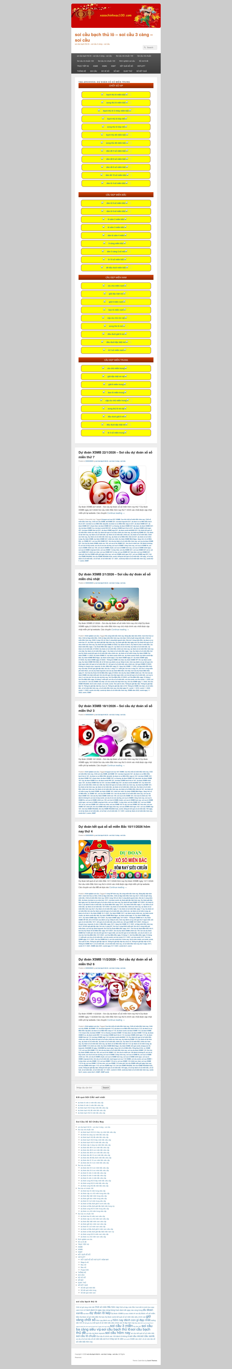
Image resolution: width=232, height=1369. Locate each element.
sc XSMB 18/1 (92, 793)
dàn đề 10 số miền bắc (116, 175)
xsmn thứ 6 (91, 1072)
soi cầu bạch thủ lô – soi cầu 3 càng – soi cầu (114, 37)
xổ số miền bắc (99, 944)
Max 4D (83, 1267)
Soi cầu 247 (137, 1326)
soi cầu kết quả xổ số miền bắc (134, 675)
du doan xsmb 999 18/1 (106, 780)
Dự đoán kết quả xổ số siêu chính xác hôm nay (114, 532)
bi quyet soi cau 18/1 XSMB (114, 772)
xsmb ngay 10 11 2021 (111, 946)
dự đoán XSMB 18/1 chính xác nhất (112, 791)
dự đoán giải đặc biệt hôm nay (104, 642)
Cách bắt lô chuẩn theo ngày (144, 1307)
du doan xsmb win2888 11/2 (118, 1037)
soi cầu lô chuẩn (86, 1336)
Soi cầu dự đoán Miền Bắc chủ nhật (118, 671)
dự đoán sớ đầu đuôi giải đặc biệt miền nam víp (97, 1231)
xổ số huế (96, 558)
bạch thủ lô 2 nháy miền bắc (116, 110)
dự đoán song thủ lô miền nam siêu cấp (94, 1234)
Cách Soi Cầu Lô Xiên (90, 896)
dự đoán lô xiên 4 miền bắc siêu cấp (93, 1178)
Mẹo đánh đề (139, 1323)
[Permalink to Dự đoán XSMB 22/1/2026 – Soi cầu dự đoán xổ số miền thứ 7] (112, 503)
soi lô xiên (119, 1338)
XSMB (95, 66)
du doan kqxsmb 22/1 (123, 521)
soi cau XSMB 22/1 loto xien (127, 552)
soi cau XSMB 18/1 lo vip (118, 804)
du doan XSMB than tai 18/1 (95, 783)
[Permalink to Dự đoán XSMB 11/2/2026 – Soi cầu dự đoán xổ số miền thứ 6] (115, 1010)
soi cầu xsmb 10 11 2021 (121, 937)
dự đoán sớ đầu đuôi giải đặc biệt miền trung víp (97, 1206)
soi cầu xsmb (129, 679)
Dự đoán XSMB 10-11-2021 (100, 913)
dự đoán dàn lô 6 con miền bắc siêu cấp (95, 1168)
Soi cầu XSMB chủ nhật (96, 681)
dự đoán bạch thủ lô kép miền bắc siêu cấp (93, 1108)
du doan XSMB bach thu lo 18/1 (125, 780)
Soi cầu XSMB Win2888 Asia (102, 556)
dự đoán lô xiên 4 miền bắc (92, 904)
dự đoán (91, 642)
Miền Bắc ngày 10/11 (107, 924)
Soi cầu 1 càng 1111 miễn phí (115, 668)
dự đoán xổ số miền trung (127, 653)
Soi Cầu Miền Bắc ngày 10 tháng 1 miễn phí (93, 679)
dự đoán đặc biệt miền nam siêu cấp (93, 1221)
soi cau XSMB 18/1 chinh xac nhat (97, 804)
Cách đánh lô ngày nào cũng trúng (100, 1310)
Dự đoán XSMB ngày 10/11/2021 (94, 917)
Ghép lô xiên (125, 662)
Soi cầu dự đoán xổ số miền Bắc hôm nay (123, 541)
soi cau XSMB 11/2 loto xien (95, 1063)
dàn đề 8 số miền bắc (116, 167)
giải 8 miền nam (116, 301)
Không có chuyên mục (86, 666)
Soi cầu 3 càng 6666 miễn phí (123, 926)
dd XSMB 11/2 (93, 1028)
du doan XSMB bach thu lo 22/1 (122, 528)
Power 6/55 (85, 1270)
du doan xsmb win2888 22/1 (128, 530)
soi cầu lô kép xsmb (87, 545)
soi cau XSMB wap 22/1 (141, 554)
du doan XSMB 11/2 (134, 1031)
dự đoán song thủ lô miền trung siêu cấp (95, 1208)
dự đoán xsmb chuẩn (132, 655)
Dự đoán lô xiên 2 (124, 644)
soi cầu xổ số (80, 1339)
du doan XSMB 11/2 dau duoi (121, 1033)
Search (106, 1087)
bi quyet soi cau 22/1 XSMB (111, 519)
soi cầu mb (87, 677)
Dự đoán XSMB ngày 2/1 (124, 657)
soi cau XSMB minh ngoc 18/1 (130, 806)
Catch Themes (152, 1360)
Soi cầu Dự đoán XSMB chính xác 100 (95, 543)
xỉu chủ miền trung (116, 368)
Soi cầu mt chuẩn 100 (85, 61)
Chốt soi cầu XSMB (98, 521)
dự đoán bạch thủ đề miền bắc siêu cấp (92, 1110)
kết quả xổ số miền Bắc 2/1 (98, 664)
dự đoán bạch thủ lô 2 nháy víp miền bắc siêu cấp (98, 1132)
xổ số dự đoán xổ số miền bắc (89, 811)
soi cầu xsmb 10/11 (138, 937)
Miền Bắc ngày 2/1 (112, 666)
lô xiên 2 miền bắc (116, 219)
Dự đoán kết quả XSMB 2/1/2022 (106, 644)
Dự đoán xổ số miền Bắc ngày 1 (96, 651)
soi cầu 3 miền (121, 1325)
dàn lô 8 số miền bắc (116, 211)
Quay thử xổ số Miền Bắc (123, 1048)
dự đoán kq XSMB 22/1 (139, 532)
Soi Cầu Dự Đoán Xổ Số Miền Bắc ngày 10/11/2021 (96, 931)
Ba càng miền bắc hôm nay (114, 636)
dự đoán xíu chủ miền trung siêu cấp (93, 1211)
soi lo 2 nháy (108, 1338)
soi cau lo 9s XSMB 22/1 (117, 543)
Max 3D (83, 1265)
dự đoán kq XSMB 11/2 (130, 1039)
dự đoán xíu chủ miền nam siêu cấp (93, 1237)
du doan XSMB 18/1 (145, 776)
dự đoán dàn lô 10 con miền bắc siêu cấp (95, 1160)
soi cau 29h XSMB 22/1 (100, 541)
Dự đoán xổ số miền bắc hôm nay (99, 537)
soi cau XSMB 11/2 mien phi (115, 1063)
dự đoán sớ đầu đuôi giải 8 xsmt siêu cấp (95, 1203)
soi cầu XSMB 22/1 (126, 550)
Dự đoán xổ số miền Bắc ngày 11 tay (132, 909)
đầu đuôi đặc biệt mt (116, 424)
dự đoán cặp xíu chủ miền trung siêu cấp (95, 1193)
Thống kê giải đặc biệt (132, 684)
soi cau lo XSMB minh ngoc (141, 548)
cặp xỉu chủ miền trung (116, 400)
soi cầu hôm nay (117, 1332)
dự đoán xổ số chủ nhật (122, 647)
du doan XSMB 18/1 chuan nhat (89, 778)
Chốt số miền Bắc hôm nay (95, 898)
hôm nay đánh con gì (137, 662)
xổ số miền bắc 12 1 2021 (109, 558)
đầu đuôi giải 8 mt (116, 416)
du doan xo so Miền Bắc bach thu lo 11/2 (128, 1028)
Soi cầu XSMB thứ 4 (102, 939)
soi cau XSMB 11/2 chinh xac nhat (129, 1061)
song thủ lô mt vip (116, 408)
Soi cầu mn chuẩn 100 (106, 61)
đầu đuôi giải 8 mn (116, 334)
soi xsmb (105, 684)
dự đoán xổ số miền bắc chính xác (118, 535)
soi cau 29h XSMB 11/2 (90, 1050)
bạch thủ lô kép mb (116, 118)
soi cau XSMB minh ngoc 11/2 (89, 1065)
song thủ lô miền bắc (116, 102)
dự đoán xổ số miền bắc (97, 535)
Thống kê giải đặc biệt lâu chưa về (95, 686)
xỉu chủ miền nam (116, 285)
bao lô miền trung (116, 392)
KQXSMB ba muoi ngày (106, 1048)
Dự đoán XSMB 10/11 (117, 913)
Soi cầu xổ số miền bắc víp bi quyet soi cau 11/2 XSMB (112, 1059)
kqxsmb (97, 666)
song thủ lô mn (116, 326)
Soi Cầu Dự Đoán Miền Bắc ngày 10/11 (117, 928)
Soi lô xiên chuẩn (95, 684)
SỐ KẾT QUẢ (141, 71)
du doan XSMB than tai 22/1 (91, 530)
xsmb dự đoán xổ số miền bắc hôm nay (132, 558)
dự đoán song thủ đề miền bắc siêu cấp (94, 1186)
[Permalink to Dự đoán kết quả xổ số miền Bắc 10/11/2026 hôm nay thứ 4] (115, 877)
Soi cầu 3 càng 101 (131, 668)
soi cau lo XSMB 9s (141, 545)
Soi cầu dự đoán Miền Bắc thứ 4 (142, 928)
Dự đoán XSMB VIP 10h (133, 660)
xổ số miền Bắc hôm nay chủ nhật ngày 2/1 (114, 688)
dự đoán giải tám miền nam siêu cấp (93, 1224)
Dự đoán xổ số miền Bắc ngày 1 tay (120, 651)
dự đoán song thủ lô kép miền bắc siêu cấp (96, 1180)
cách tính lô (80, 1310)
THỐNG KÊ (81, 71)
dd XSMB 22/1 (111, 521)
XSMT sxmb (105, 1072)
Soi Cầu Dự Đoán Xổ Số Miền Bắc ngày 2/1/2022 (101, 673)
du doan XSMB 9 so (88, 528)
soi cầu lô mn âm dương (103, 545)
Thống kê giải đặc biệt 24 (98, 941)
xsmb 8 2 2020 (116, 1070)
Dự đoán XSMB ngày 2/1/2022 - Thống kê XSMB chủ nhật (104, 660)
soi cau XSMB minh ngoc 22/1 (122, 554)
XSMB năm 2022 (133, 690)
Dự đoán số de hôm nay (87, 787)
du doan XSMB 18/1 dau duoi (131, 778)
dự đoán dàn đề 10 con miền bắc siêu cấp (95, 1155)
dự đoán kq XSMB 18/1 (144, 785)
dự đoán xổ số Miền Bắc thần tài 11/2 (118, 1044)
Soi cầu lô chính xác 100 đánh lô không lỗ (131, 1052)
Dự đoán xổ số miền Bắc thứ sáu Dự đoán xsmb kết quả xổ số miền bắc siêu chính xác (116, 652)
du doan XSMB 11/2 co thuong (100, 1033)
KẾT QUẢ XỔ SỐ (126, 66)
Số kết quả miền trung (88, 1290)
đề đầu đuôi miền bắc (116, 267)
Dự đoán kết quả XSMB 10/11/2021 (133, 902)
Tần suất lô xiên (119, 684)
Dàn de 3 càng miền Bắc (134, 640)
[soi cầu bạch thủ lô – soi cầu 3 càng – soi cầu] (116, 27)
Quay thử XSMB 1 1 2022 (128, 666)
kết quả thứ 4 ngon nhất (142, 920)
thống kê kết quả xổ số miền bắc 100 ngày (131, 556)
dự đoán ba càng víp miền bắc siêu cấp (94, 1134)
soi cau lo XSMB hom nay (123, 548)
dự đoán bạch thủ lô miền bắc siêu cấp (91, 1113)
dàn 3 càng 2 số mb (116, 251)
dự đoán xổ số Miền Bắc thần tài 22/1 (124, 537)
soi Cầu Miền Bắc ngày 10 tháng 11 (117, 935)
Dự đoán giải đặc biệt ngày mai (126, 642)
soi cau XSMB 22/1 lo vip (108, 552)
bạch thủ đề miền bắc (116, 134)
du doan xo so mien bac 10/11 (98, 900)
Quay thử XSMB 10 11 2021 (124, 924)
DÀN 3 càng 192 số (111, 898)
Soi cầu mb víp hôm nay (100, 677)
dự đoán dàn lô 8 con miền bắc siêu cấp (95, 1170)
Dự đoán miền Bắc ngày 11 (133, 904)
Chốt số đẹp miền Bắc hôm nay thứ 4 (126, 896)
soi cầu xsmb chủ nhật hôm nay (116, 681)
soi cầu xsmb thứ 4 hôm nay (119, 939)
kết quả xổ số (89, 1323)
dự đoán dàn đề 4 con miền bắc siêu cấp (95, 1147)
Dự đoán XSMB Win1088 (90, 662)
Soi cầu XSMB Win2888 (90, 809)
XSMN (104, 66)
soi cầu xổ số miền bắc (116, 679)
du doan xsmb (114, 900)
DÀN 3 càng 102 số (98, 640)
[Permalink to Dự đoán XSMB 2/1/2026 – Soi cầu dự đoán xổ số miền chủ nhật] (109, 620)
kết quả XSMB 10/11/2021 (132, 922)
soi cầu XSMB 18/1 (134, 802)
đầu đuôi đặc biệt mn (116, 342)
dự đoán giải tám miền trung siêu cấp (94, 1198)
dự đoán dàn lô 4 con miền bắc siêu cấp (95, 1163)
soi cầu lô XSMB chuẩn (106, 548)
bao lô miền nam (116, 309)
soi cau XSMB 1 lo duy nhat (110, 550)
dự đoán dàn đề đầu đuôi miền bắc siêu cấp (96, 1157)
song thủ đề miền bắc (116, 142)
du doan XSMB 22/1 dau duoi (129, 526)
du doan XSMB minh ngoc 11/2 (135, 1035)
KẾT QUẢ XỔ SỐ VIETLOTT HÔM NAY (95, 1259)
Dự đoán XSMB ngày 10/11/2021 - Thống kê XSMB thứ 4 (125, 917)
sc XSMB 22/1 (87, 541)
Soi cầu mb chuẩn (144, 56)
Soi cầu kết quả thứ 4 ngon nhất (104, 933)
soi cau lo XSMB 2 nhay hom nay (123, 545)
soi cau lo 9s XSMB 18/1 (125, 796)
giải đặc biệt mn (116, 293)
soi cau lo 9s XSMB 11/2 (108, 1052)
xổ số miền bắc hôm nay (90, 688)
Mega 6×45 (85, 1262)
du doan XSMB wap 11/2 (100, 1037)
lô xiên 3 (97, 924)
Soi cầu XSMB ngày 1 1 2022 (137, 681)
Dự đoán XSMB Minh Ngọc (128, 539)
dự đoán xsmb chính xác (115, 655)
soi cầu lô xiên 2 (143, 933)
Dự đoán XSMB (88, 539)
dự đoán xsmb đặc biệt (91, 915)
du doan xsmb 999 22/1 (103, 528)
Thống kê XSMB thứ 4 (86, 944)
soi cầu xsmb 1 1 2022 (142, 679)
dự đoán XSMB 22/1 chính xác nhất (106, 539)
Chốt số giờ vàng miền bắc (136, 638)
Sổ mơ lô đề (143, 61)
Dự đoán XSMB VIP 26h (130, 1313)
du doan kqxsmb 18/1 (125, 774)
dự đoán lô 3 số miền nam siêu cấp (93, 1226)
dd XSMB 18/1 (113, 774)
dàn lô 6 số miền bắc (116, 203)
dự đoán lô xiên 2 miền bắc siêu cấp (90, 1102)
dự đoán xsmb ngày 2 (108, 657)
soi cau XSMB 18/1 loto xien (136, 804)
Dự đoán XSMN (125, 1046)
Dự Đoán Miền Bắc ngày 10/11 (112, 904)
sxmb (115, 556)
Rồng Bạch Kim (137, 1048)
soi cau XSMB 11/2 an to (108, 1061)
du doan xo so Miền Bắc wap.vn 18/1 (125, 776)
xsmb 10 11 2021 (84, 946)
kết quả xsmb (135, 1046)
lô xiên (103, 666)
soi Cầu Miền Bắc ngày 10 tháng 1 (139, 677)
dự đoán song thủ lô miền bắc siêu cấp (94, 1183)
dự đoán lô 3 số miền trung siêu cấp (93, 1201)
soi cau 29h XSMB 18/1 (106, 793)
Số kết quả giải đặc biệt (96, 668)
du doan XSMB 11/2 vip (139, 1033)
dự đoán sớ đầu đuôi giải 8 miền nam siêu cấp (97, 1229)
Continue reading (116, 513)
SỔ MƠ (116, 71)
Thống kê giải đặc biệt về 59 (117, 686)
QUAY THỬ (127, 71)
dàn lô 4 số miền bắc (116, 183)
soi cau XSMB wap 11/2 (108, 1065)
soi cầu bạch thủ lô (116, 1329)
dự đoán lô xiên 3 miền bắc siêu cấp (90, 1105)
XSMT (113, 66)
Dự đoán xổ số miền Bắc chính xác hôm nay (115, 649)
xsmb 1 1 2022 (84, 690)
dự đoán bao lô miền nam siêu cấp (93, 1216)
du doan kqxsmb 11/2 (106, 1028)
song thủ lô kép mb (116, 126)
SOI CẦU (93, 71)
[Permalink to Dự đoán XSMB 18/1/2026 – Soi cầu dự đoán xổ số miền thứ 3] (116, 756)
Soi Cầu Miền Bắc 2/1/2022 (118, 677)
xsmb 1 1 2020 (145, 688)
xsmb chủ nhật (94, 690)
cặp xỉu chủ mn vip (116, 318)
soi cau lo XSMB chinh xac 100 (96, 800)
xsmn (82, 561)
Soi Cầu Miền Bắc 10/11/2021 (94, 935)
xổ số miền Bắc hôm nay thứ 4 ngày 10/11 (137, 944)
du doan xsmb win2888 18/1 (132, 783)
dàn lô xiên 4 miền (116, 235)
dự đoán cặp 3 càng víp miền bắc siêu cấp (96, 1145)
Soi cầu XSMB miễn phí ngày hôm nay (98, 554)
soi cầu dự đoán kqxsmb (97, 671)
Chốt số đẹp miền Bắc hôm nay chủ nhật (112, 638)
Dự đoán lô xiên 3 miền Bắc (140, 644)
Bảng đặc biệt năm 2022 (133, 636)
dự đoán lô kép (100, 1312)
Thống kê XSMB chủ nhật (136, 686)
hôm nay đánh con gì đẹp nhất (131, 1320)
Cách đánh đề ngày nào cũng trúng (128, 1310)
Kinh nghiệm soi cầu (127, 61)
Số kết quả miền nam (88, 1293)
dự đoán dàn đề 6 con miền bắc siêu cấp (95, 1150)
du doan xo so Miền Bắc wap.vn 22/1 (121, 524)
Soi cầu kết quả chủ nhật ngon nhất (112, 675)
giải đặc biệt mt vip (116, 376)
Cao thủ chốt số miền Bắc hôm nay (133, 519)
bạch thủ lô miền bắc (116, 94)
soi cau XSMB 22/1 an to (141, 550)
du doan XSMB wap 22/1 (110, 530)
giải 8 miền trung (116, 384)
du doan (84, 900)
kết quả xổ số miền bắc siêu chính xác (122, 664)
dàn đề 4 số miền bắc (116, 150)
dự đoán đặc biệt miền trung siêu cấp (94, 1196)
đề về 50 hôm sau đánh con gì (110, 662)
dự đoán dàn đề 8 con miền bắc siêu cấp (95, 1152)
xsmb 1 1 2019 (134, 688)
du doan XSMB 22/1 (141, 524)
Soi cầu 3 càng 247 (105, 926)
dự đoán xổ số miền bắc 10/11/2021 (98, 907)
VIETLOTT (141, 66)
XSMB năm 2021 (96, 946)
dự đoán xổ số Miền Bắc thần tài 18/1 (131, 789)
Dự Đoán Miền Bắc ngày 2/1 (104, 647)
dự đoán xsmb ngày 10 (126, 915)
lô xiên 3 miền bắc (116, 227)
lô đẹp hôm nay (128, 1323)
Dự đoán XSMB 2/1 (100, 655)
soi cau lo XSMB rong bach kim (89, 550)
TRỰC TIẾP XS (83, 66)
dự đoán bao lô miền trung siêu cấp (93, 1191)
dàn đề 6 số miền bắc (116, 159)
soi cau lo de (106, 1326)
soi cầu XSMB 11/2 (93, 1061)
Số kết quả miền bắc (88, 1287)
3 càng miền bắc (116, 243)
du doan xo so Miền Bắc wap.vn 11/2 (103, 1031)
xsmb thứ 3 (82, 813)
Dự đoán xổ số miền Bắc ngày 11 (107, 909)
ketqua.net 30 (145, 1046)
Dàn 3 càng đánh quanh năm (115, 640)
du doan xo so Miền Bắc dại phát (97, 524)
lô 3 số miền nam (116, 350)
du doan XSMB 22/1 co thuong (108, 526)
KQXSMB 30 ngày (91, 1048)
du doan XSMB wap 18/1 (113, 783)
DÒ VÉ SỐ (105, 71)
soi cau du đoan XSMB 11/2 (137, 1050)
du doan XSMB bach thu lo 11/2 (113, 1035)
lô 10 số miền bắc (116, 259)
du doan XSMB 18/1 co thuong (111, 778)
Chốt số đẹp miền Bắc (89, 638)
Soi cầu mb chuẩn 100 (124, 56)
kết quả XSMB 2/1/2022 (143, 664)
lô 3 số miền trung (116, 432)
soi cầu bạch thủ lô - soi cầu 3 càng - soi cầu (110, 461)
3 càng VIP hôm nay (112, 893)
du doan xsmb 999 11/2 (95, 1035)
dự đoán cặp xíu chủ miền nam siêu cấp (95, 1219)
